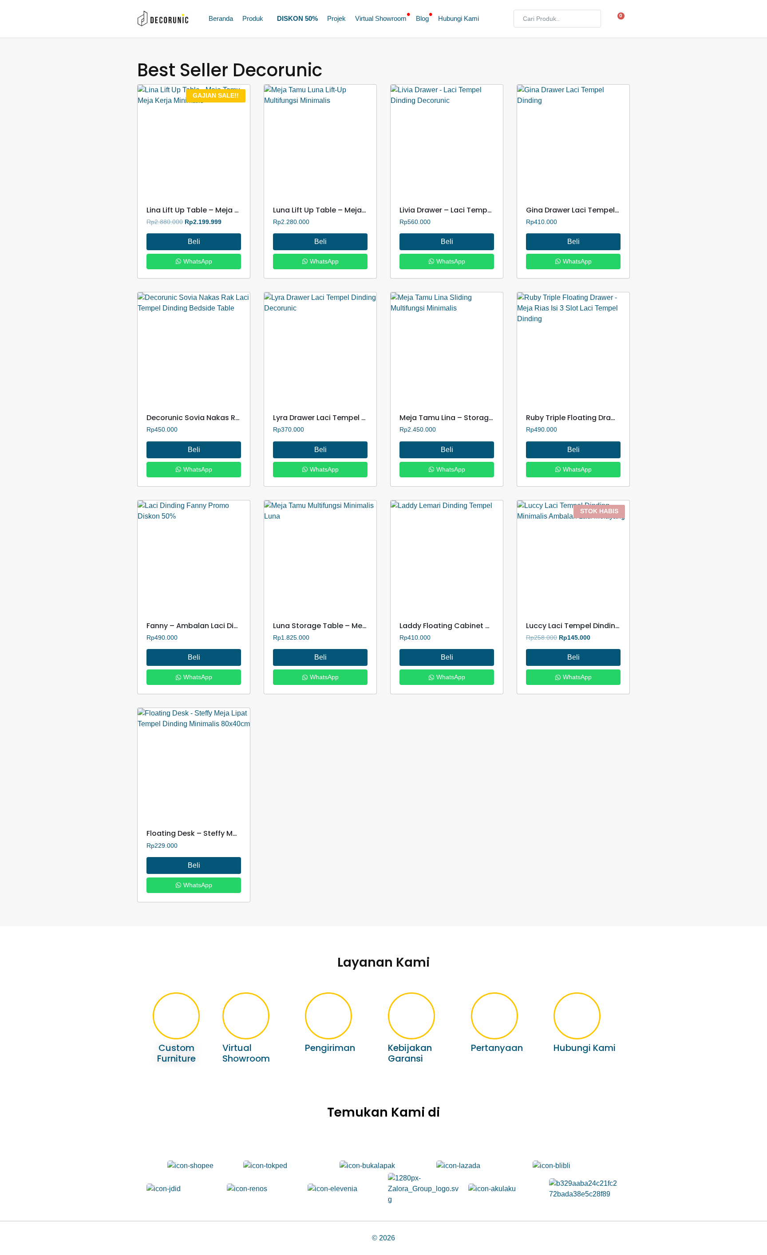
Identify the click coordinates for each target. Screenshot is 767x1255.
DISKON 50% (297, 18)
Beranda (221, 18)
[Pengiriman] (328, 1015)
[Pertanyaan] (494, 1015)
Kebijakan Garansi (410, 1053)
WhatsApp (197, 261)
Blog (422, 18)
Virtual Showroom (381, 18)
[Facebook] (371, 1139)
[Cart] (618, 19)
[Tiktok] (345, 1139)
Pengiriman (330, 1048)
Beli (194, 241)
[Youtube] (396, 1139)
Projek (336, 18)
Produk (252, 18)
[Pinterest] (422, 1139)
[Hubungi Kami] (577, 1015)
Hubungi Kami (458, 18)
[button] (255, 19)
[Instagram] (319, 1139)
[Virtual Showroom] (245, 1015)
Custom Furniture (176, 1053)
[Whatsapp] (447, 1139)
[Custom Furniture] (176, 1015)
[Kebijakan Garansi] (411, 1015)
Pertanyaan (497, 1048)
